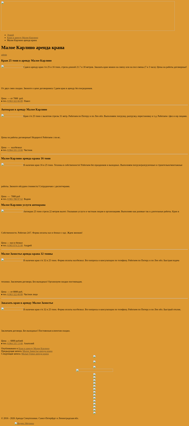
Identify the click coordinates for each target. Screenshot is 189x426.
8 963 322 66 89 (15, 101)
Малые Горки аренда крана (35, 354)
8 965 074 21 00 (15, 245)
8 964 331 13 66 (15, 150)
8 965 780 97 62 (15, 199)
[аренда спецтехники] (88, 30)
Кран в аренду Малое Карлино (33, 348)
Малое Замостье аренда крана (37, 351)
